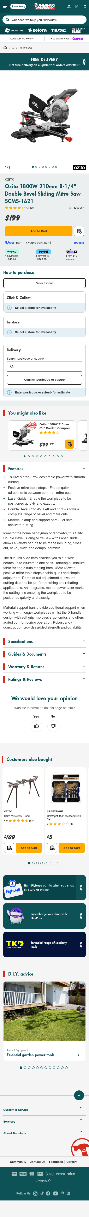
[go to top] (79, 1095)
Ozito (9, 179)
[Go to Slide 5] (46, 167)
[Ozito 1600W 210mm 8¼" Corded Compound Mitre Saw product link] (23, 435)
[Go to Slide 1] (33, 167)
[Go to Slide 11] (62, 1067)
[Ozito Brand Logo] (79, 167)
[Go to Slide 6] (49, 167)
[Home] (5, 47)
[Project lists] (77, 6)
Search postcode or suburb (25, 358)
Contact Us (38, 1162)
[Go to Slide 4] (43, 167)
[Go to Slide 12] (66, 1067)
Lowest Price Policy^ (22, 38)
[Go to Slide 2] (36, 167)
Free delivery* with (61, 38)
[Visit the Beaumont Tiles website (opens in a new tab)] (14, 30)
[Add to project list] (79, 231)
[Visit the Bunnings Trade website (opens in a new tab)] (78, 30)
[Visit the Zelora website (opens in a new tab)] (37, 30)
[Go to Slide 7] (53, 167)
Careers (71, 1162)
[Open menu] (5, 6)
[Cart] (85, 6)
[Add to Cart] (69, 444)
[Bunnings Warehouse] (44, 8)
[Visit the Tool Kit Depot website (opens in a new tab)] (59, 30)
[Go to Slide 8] (56, 167)
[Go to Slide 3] (39, 167)
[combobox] (44, 19)
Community (18, 1162)
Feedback (56, 1162)
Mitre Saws (26, 47)
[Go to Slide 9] (58, 456)
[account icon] (69, 6)
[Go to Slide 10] (62, 456)
